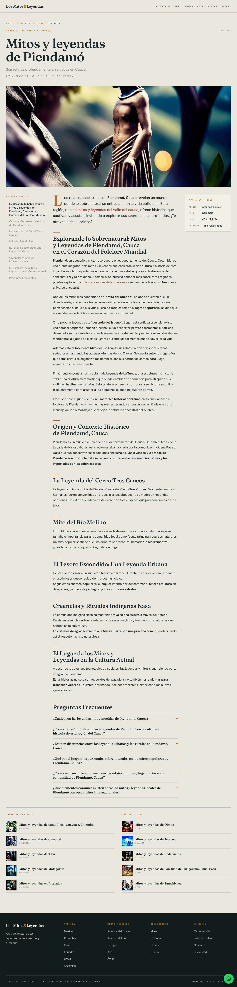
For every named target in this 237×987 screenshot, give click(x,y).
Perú (67, 945)
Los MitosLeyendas (25, 6)
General (155, 952)
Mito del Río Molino (21, 241)
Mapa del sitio (202, 931)
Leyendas (156, 938)
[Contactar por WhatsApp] (229, 979)
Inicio (11, 23)
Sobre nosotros (203, 938)
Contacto (199, 945)
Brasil (67, 958)
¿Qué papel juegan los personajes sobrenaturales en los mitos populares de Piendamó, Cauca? (110, 761)
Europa (188, 6)
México (68, 931)
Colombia (54, 23)
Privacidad (200, 952)
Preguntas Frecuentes (22, 278)
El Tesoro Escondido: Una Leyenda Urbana (25, 249)
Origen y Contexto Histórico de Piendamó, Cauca (26, 223)
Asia (200, 6)
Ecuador (69, 952)
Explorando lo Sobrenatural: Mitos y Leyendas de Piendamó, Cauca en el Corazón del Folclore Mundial (27, 209)
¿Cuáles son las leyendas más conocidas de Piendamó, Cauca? (100, 718)
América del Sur (167, 6)
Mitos (154, 931)
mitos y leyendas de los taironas (104, 282)
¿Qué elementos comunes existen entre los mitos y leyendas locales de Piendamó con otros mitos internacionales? (107, 790)
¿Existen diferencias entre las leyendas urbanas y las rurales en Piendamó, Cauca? (110, 746)
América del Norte (118, 931)
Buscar (226, 6)
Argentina (70, 965)
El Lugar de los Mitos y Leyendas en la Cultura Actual (27, 269)
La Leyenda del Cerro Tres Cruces (25, 233)
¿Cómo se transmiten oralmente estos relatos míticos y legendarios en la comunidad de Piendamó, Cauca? (108, 775)
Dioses (155, 945)
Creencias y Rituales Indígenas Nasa (21, 259)
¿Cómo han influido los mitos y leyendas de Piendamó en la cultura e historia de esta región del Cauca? (106, 731)
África (212, 6)
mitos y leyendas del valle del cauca (108, 209)
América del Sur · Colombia (28, 30)
